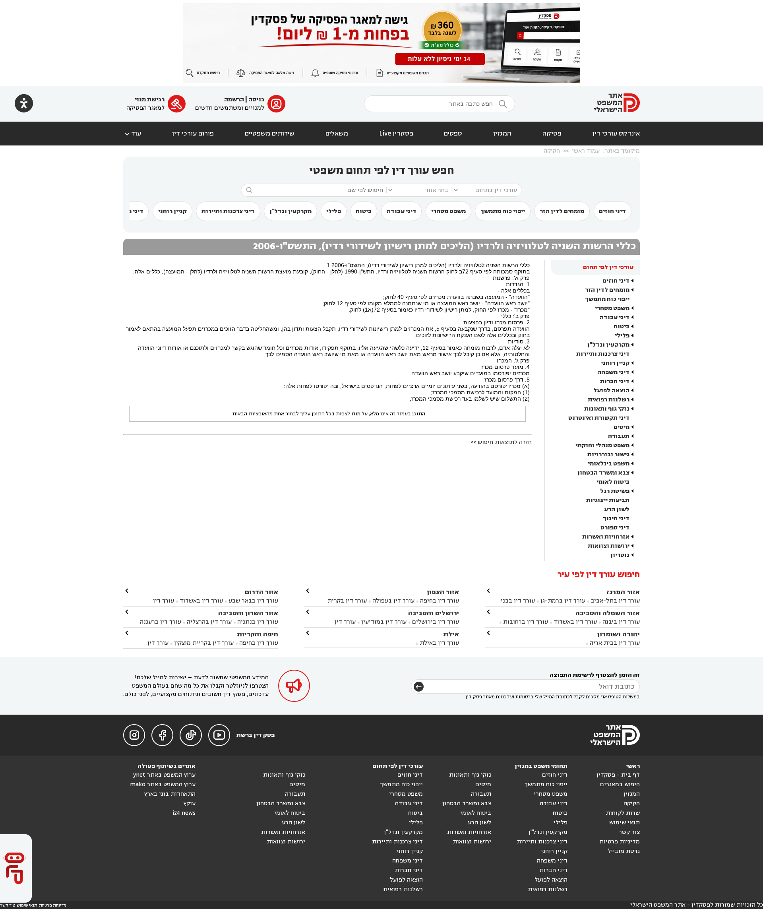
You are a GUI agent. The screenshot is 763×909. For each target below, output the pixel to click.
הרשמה (234, 99)
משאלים (336, 133)
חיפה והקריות (257, 634)
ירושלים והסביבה (433, 613)
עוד (132, 133)
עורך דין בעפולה (392, 601)
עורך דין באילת (439, 643)
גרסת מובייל (624, 851)
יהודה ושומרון (618, 634)
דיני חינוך (616, 518)
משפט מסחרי (448, 211)
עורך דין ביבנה (621, 622)
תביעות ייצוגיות (607, 500)
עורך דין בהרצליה (209, 622)
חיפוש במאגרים (620, 784)
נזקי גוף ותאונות (606, 409)
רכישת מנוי (150, 99)
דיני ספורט (614, 527)
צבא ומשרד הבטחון (603, 473)
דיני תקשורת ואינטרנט (598, 418)
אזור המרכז (623, 592)
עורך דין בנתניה (257, 622)
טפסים (453, 133)
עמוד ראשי (586, 151)
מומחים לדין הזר (562, 211)
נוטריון (619, 555)
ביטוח (364, 211)
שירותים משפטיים (269, 133)
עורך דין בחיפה (439, 601)
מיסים (621, 427)
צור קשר (629, 832)
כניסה (256, 99)
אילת (451, 634)
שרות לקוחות (623, 813)
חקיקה (552, 151)
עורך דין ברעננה (160, 622)
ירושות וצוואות (608, 546)
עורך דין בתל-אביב (615, 601)
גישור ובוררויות (608, 454)
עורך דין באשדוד (575, 622)
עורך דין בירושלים (435, 622)
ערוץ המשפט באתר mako (163, 784)
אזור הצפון (443, 592)
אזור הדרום (261, 592)
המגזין (502, 133)
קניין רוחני (172, 211)
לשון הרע (616, 509)
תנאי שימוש (624, 822)
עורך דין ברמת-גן (562, 601)
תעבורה (618, 436)
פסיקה (552, 133)
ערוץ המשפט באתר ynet (164, 775)
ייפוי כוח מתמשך (502, 211)
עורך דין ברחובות (525, 622)
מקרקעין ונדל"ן (290, 211)
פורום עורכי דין (193, 133)
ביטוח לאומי (612, 482)
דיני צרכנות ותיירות (228, 211)
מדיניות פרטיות (619, 841)
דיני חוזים (612, 211)
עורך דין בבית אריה (615, 643)
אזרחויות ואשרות (605, 537)
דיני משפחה (613, 372)
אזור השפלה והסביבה (607, 613)
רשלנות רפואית (608, 399)
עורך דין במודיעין (384, 622)
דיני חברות (614, 381)
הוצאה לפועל (611, 390)
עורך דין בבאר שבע (253, 601)
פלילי (333, 211)
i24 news (184, 813)
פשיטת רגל (614, 491)
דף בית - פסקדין (618, 775)
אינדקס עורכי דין (616, 133)
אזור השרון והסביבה (248, 613)
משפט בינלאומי (608, 463)
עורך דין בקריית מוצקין (204, 643)
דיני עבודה (401, 211)
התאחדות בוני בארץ (170, 794)
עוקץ (190, 803)
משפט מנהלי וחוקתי (602, 445)
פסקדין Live (396, 133)
